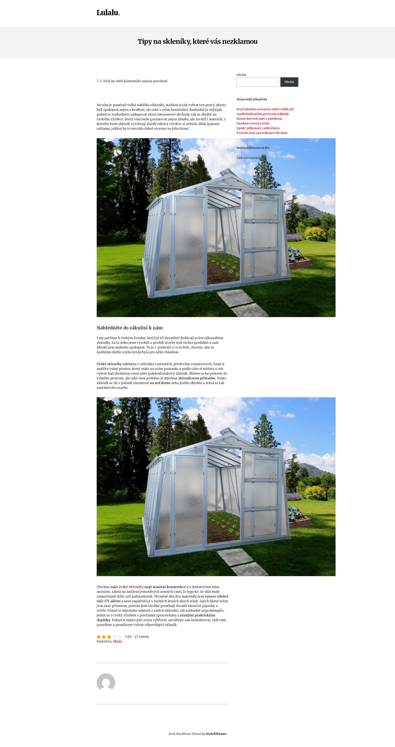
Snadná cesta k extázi (253, 123)
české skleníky (131, 587)
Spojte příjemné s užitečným (258, 128)
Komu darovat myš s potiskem (259, 118)
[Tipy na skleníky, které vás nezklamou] (162, 73)
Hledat (241, 75)
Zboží (117, 641)
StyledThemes (216, 734)
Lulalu (107, 13)
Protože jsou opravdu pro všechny (262, 133)
